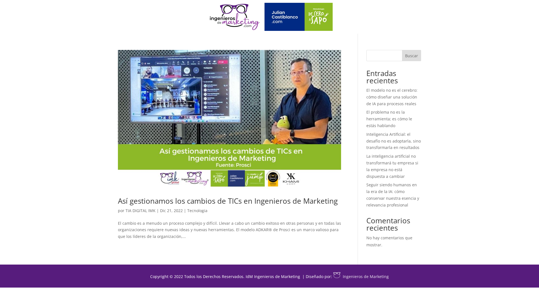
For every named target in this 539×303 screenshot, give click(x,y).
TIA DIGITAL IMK (140, 210)
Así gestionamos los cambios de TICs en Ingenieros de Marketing (228, 201)
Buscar (411, 55)
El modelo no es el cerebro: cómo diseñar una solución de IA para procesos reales (391, 97)
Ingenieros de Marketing (366, 276)
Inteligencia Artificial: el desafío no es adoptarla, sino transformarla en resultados (393, 141)
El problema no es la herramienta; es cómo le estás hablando (389, 118)
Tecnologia (197, 210)
